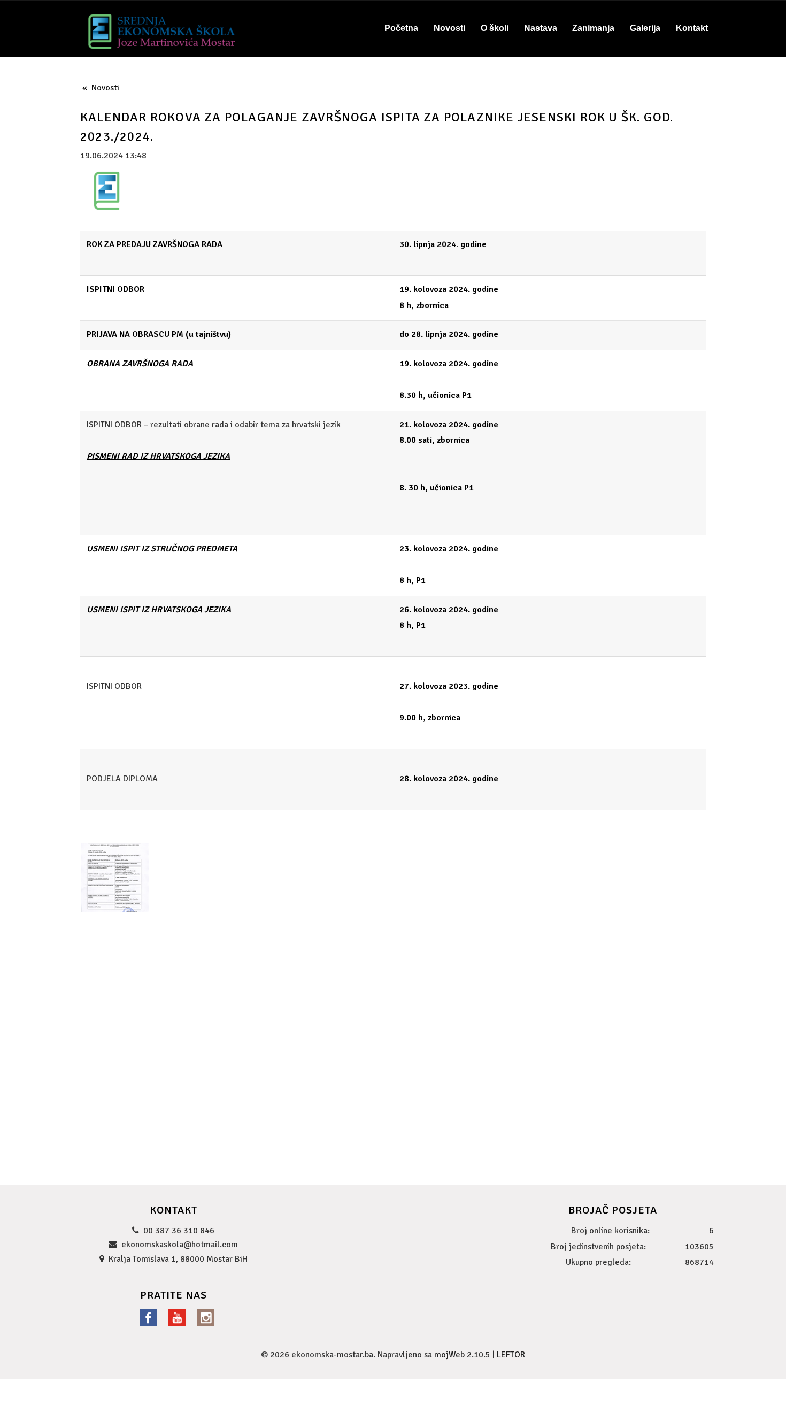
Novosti (105, 87)
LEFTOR (511, 1354)
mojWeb (449, 1354)
